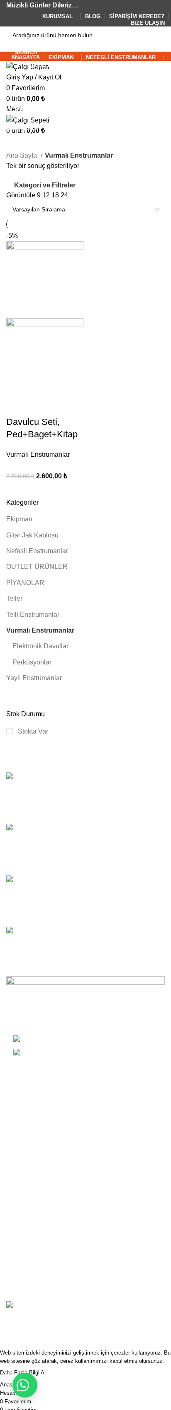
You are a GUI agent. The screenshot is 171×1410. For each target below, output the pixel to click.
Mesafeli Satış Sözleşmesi (45, 1138)
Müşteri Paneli (27, 1165)
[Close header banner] (10, 1319)
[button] (24, 1385)
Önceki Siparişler (31, 1181)
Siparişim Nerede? (33, 1212)
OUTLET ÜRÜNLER (37, 566)
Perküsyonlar (31, 662)
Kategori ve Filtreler (45, 185)
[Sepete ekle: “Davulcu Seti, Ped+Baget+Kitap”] (16, 405)
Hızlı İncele (39, 405)
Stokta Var (32, 731)
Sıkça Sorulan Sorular (38, 1254)
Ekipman (19, 519)
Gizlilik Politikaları (32, 1123)
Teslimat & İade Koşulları (42, 1092)
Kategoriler (23, 128)
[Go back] (16, 87)
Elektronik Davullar (40, 646)
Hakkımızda (23, 1238)
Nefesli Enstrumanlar (37, 550)
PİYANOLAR (25, 582)
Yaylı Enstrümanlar (34, 677)
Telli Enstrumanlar (32, 614)
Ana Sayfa (22, 155)
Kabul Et (65, 1373)
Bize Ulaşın (23, 1269)
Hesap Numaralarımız (38, 1285)
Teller (14, 598)
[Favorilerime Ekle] (61, 405)
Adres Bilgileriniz (31, 1196)
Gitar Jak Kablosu (32, 535)
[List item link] (85, 1051)
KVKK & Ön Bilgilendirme (44, 1107)
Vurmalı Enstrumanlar (40, 630)
